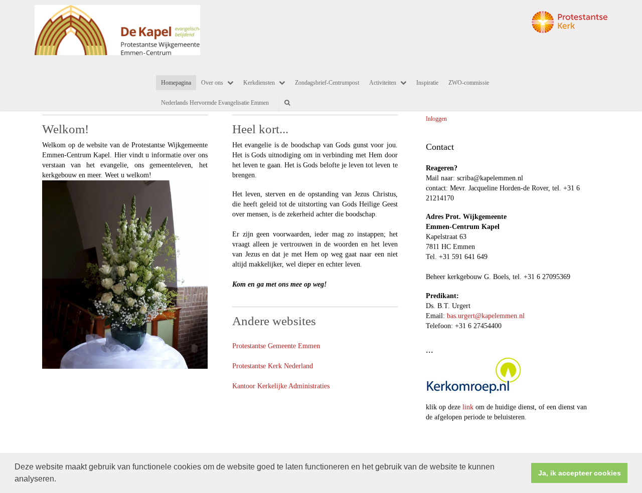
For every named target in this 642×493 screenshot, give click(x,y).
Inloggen (436, 118)
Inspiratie (427, 82)
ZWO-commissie (468, 82)
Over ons (212, 82)
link (467, 407)
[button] (59, 479)
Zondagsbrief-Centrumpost (327, 82)
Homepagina (176, 82)
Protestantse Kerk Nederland (272, 366)
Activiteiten (382, 82)
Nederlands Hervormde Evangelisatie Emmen (215, 102)
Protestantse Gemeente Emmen (276, 346)
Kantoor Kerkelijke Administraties (281, 386)
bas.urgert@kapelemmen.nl (486, 316)
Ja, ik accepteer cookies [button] (579, 473)
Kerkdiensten (259, 82)
